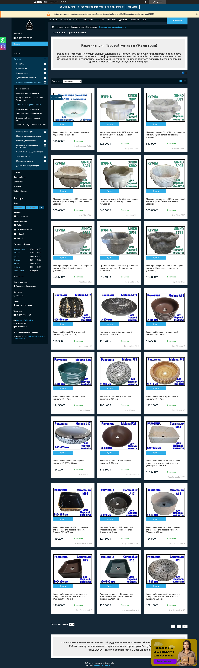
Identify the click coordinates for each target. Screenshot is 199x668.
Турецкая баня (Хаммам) (26, 78)
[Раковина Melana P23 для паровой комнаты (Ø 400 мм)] (119, 436)
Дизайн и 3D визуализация (27, 166)
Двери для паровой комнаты (27, 93)
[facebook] (183, 73)
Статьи (76, 19)
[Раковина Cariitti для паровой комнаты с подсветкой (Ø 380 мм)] (72, 107)
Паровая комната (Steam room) (84, 27)
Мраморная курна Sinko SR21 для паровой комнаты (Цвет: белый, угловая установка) (72, 268)
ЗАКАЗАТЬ (132, 7)
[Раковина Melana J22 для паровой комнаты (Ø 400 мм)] (119, 372)
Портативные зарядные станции (29, 152)
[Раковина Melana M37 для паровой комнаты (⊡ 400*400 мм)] (72, 307)
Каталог (64, 19)
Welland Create (138, 19)
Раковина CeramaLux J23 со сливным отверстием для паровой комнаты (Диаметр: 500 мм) (163, 596)
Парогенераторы (22, 89)
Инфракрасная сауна (24, 131)
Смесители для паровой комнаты (29, 114)
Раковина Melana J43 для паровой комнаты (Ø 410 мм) (162, 397)
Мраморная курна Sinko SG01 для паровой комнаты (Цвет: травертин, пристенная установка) (72, 201)
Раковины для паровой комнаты (28, 105)
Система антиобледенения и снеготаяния (28, 146)
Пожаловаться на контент (103, 665)
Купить (63, 124)
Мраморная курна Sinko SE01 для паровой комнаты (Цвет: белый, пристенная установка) (165, 134)
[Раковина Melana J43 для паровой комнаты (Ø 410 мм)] (165, 372)
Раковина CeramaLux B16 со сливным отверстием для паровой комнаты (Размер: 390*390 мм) (116, 596)
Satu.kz (111, 663)
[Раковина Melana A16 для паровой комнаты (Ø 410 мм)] (72, 372)
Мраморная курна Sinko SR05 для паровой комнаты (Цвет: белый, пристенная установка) (165, 201)
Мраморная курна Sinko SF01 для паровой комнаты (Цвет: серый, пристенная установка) (119, 268)
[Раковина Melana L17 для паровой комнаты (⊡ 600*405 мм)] (72, 436)
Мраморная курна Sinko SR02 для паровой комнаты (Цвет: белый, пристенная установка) (119, 201)
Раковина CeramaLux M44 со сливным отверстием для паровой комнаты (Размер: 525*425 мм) (163, 463)
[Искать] (45, 44)
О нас (101, 19)
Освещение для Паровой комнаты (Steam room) (29, 99)
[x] (186, 73)
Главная (53, 19)
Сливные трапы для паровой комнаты (31, 125)
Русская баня (21, 68)
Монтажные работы (24, 161)
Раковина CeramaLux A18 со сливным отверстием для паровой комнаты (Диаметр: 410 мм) (163, 529)
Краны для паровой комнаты (27, 109)
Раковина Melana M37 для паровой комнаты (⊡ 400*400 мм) (69, 333)
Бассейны (20, 64)
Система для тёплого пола (27, 141)
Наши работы (89, 19)
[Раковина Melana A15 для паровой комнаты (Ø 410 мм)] (165, 307)
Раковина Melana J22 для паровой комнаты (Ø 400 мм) (115, 397)
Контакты (112, 19)
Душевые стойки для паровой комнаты (28, 119)
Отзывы (17, 186)
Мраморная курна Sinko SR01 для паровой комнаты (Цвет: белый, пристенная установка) (119, 134)
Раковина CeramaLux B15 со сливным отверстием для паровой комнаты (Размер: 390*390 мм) (70, 596)
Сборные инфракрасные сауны (28, 136)
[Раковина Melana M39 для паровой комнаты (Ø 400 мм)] (119, 307)
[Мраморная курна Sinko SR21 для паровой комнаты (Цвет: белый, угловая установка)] (72, 241)
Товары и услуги (62, 27)
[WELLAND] (30, 25)
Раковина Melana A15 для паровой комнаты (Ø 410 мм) (162, 333)
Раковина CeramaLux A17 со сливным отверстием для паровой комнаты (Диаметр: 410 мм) (116, 529)
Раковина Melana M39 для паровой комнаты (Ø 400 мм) (116, 333)
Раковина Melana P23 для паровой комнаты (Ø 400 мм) (115, 461)
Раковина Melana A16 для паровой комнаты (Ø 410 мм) (69, 397)
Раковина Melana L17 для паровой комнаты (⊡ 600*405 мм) (68, 461)
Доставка (124, 19)
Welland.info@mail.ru (24, 320)
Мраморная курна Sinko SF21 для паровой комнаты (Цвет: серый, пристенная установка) (165, 268)
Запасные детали (23, 156)
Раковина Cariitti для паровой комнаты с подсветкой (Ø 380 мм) (72, 133)
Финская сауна (22, 73)
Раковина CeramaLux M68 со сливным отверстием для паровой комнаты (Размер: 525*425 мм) (70, 529)
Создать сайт (53, 2)
